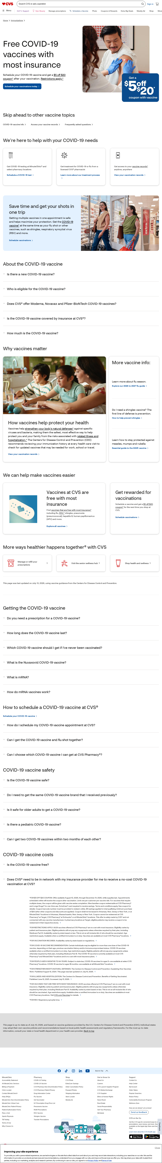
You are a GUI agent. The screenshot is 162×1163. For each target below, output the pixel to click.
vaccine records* (140, 166)
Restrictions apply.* (52, 78)
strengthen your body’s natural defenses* (49, 428)
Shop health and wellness (137, 563)
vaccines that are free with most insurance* (71, 510)
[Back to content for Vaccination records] (96, 941)
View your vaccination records (128, 175)
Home (5, 20)
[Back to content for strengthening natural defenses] (95, 972)
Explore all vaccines (56, 526)
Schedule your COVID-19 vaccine (19, 716)
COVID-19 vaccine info (13, 124)
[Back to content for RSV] (61, 1000)
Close (157, 1147)
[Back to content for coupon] (60, 923)
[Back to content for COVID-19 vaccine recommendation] (96, 957)
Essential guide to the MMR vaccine (129, 448)
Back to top (89, 1031)
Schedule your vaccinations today (21, 86)
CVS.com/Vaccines (62, 995)
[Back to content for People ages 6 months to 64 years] (115, 964)
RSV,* (62, 513)
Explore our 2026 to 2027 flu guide (128, 385)
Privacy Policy (93, 1160)
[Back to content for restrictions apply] (131, 936)
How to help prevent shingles (126, 417)
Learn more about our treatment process (80, 175)
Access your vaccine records (44, 124)
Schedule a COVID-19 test (19, 175)
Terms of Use (107, 1160)
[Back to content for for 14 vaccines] (80, 995)
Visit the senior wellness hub (84, 563)
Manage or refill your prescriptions (27, 563)
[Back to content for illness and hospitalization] (71, 979)
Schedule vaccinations (20, 240)
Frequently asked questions (78, 124)
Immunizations (17, 20)
